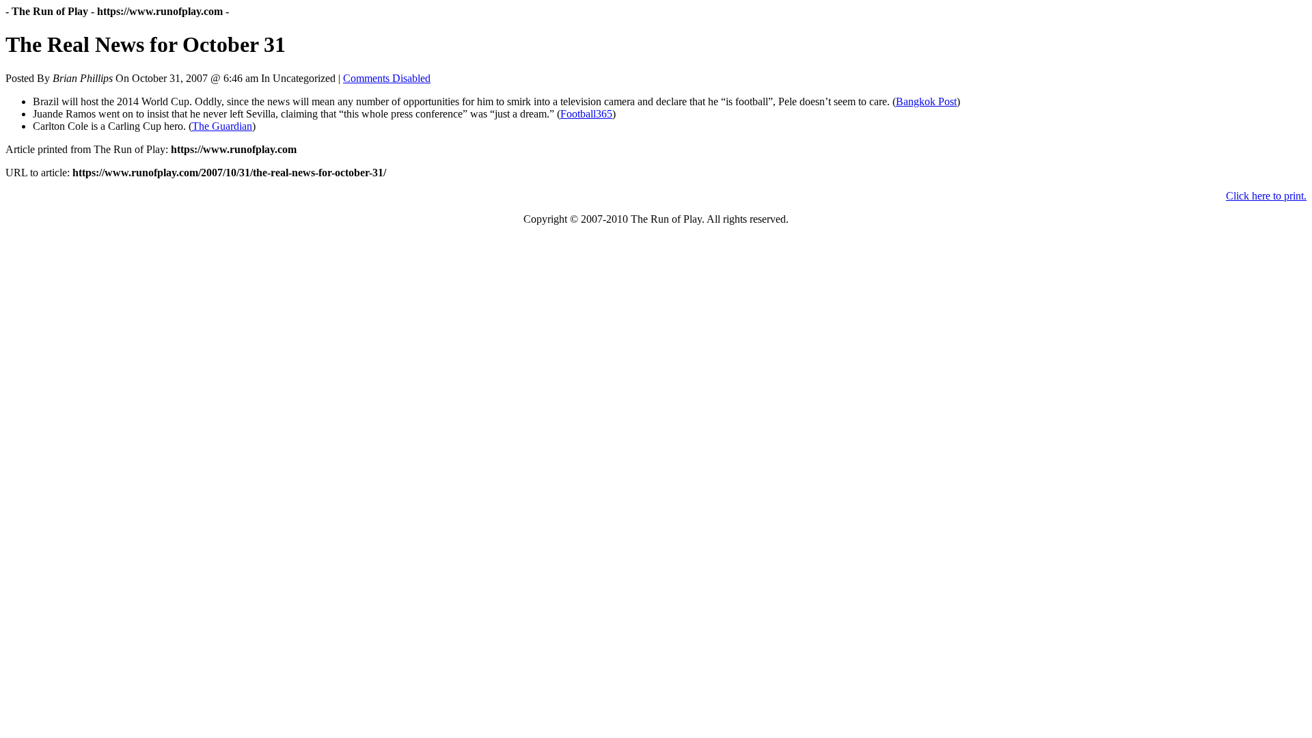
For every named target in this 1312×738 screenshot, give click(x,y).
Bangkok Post (926, 101)
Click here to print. (1266, 196)
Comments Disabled (386, 78)
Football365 (586, 114)
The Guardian (222, 126)
